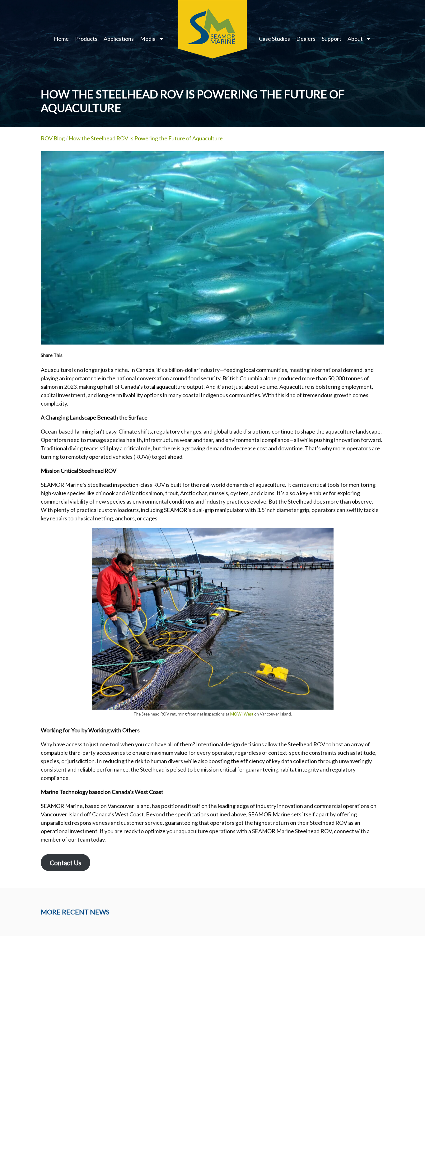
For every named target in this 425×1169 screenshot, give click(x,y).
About (355, 38)
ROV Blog (53, 138)
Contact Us (65, 862)
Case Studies (274, 38)
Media (148, 38)
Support (331, 38)
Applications (119, 38)
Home (61, 38)
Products (86, 38)
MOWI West (241, 713)
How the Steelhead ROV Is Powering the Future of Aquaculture (146, 138)
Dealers (305, 38)
